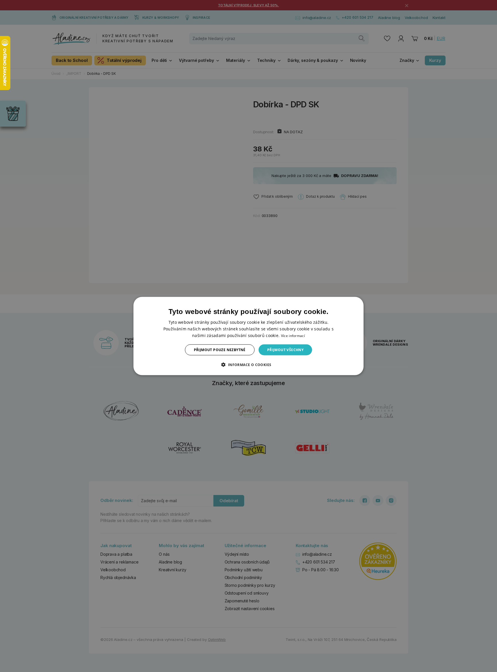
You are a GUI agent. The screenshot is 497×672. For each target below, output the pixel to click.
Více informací (293, 335)
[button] (248, 364)
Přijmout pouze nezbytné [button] (220, 349)
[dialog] (248, 336)
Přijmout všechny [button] (285, 349)
